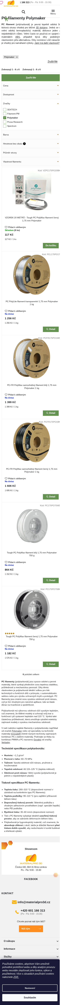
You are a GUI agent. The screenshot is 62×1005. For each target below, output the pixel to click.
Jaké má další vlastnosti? (46, 43)
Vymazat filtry (30, 62)
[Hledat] (23, 12)
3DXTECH (12, 109)
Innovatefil (16, 734)
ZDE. (16, 977)
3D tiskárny (41, 27)
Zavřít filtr (31, 77)
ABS (17, 37)
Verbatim (6, 742)
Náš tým (25, 928)
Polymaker (9, 57)
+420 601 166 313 (33, 910)
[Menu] (53, 11)
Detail (52, 329)
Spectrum (12, 126)
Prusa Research (15, 122)
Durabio (37, 739)
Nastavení (30, 988)
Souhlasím (30, 997)
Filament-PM (13, 113)
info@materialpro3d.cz (34, 902)
